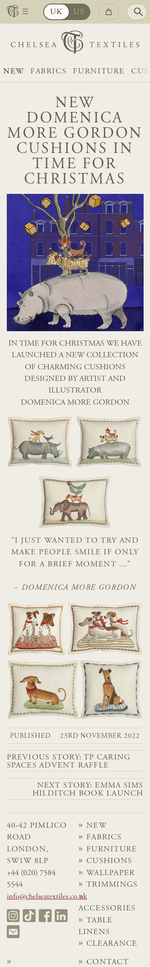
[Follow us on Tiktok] (29, 915)
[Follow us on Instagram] (13, 915)
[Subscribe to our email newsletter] (13, 931)
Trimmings (112, 885)
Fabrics (48, 71)
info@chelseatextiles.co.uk (47, 897)
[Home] (75, 44)
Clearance (111, 944)
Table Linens (95, 926)
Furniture (99, 71)
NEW (13, 71)
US (78, 12)
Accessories (107, 908)
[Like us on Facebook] (45, 915)
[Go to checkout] (108, 12)
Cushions (109, 861)
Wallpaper (110, 873)
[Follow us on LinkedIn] (61, 915)
